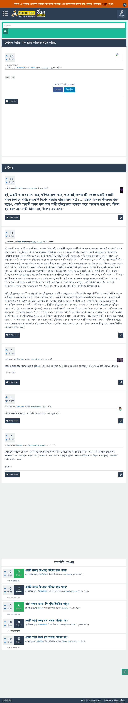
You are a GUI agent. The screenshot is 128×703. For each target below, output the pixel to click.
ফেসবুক (58, 89)
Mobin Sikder (119, 700)
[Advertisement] (64, 131)
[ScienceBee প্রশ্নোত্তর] (28, 13)
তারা (7, 77)
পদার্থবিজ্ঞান (20, 68)
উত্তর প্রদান (18, 188)
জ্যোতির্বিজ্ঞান (44, 574)
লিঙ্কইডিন (69, 89)
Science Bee (96, 700)
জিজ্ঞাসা (33, 68)
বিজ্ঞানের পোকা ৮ (67, 641)
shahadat (69, 574)
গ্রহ (13, 77)
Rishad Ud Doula (70, 591)
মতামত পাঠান (7, 700)
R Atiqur (65, 608)
